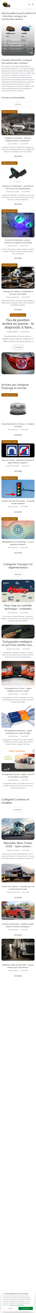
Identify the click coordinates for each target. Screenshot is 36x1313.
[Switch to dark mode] (29, 4)
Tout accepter (25, 1308)
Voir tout (18, 104)
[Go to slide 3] (31, 53)
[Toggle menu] (33, 4)
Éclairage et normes (18, 315)
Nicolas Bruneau (9, 49)
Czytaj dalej (18, 347)
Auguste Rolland (13, 144)
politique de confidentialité (16, 1305)
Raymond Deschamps (12, 191)
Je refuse (10, 1308)
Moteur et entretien (12, 39)
